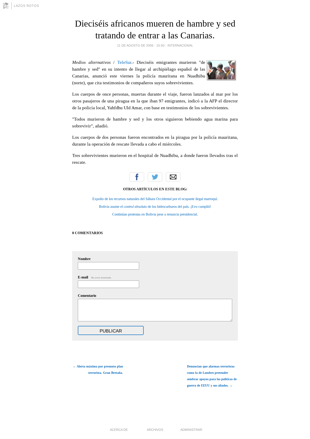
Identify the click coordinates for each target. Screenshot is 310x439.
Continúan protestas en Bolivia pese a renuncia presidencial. (155, 214)
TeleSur (124, 62)
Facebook (137, 176)
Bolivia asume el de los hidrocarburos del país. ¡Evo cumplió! (155, 206)
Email (173, 176)
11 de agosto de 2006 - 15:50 (141, 45)
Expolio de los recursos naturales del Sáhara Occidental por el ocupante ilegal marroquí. (155, 199)
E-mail (95, 277)
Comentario (87, 296)
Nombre (84, 259)
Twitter (155, 176)
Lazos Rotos (26, 5)
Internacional (180, 45)
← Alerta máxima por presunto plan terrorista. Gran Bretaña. (98, 370)
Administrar (191, 430)
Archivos (155, 430)
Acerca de (119, 430)
